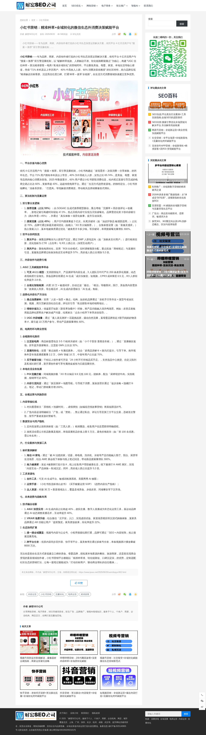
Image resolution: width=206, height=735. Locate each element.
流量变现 (155, 719)
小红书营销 (44, 20)
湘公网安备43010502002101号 (62, 730)
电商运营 (72, 594)
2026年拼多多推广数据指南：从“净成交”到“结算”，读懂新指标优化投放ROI (169, 197)
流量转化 (59, 594)
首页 (64, 5)
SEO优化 (76, 5)
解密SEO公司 (31, 34)
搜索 (150, 19)
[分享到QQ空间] (135, 34)
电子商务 (106, 5)
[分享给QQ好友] (130, 34)
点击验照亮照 (34, 730)
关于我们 (63, 713)
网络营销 (91, 5)
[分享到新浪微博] (119, 34)
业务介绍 (74, 713)
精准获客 (85, 594)
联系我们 (148, 5)
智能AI (134, 5)
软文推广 (120, 5)
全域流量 (164, 719)
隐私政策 (96, 713)
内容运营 (32, 594)
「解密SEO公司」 (74, 718)
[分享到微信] (125, 34)
